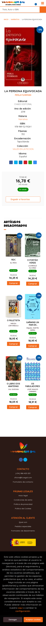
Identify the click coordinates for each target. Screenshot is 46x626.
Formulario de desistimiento (23, 531)
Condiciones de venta (23, 500)
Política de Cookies (23, 508)
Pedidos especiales (23, 526)
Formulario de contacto (23, 482)
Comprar (13, 283)
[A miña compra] (37, 3)
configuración (22, 611)
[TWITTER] (25, 460)
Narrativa (15, 19)
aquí (20, 607)
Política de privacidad (23, 504)
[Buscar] (43, 9)
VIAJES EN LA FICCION (23, 149)
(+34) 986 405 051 (23, 473)
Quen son (23, 522)
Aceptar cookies (33, 619)
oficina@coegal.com (23, 477)
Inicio (6, 19)
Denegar (13, 619)
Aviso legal (23, 495)
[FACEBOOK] (21, 460)
